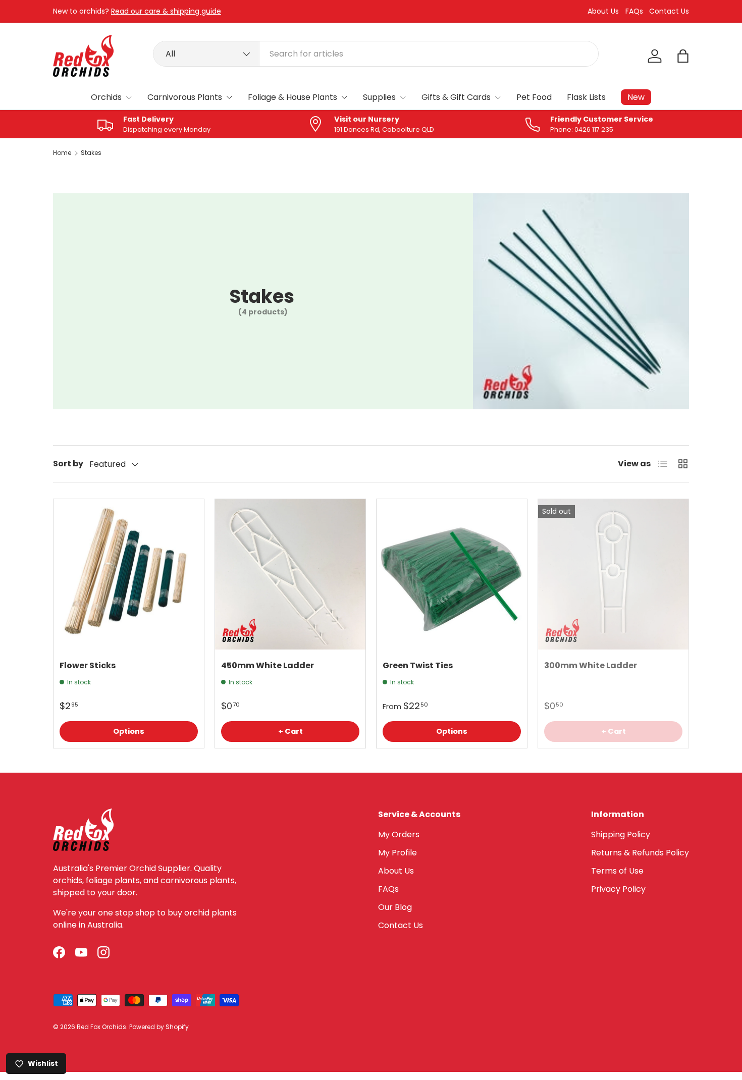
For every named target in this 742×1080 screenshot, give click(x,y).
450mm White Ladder (267, 665)
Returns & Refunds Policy (640, 852)
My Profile (397, 852)
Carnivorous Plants (184, 97)
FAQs (634, 11)
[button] (683, 56)
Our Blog (395, 907)
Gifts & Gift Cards (456, 97)
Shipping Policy (620, 834)
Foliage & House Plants (292, 97)
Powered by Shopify (159, 1026)
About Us (603, 11)
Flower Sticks (88, 665)
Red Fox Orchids (101, 1026)
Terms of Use (617, 871)
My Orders (398, 834)
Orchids (106, 97)
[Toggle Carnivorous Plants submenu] (229, 97)
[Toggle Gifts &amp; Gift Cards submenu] (498, 97)
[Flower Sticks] (129, 574)
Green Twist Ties (418, 665)
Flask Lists (586, 97)
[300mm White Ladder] (613, 574)
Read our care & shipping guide (166, 11)
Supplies (379, 97)
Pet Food (534, 97)
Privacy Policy (618, 889)
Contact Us (669, 11)
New (636, 97)
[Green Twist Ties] (452, 574)
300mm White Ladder (590, 665)
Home (62, 153)
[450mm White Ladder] (290, 574)
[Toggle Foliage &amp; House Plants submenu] (344, 97)
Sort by (68, 463)
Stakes (91, 153)
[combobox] (375, 53)
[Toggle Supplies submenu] (403, 97)
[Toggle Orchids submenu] (129, 97)
